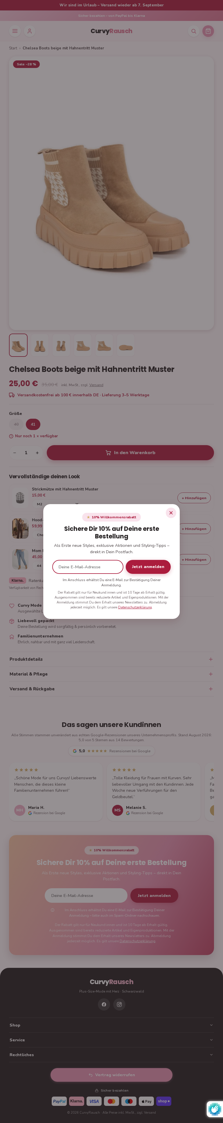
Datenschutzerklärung (135, 607)
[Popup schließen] (171, 513)
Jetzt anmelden (148, 566)
